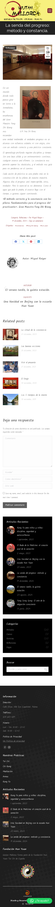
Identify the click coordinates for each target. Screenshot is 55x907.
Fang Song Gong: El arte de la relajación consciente (31, 602)
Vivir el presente (28, 362)
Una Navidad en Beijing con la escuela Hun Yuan (31, 561)
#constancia (19, 225)
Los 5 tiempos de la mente (34, 395)
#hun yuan (44, 225)
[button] (39, 901)
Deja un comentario (36, 221)
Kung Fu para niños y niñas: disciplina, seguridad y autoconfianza (30, 531)
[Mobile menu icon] (49, 10)
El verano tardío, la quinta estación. (28, 588)
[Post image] (10, 334)
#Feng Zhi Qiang (32, 225)
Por (35, 217)
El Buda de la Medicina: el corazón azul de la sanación (32, 547)
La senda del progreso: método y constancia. (31, 574)
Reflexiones (10, 48)
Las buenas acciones (30, 346)
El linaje (24, 379)
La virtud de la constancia (33, 330)
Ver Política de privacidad (14, 741)
